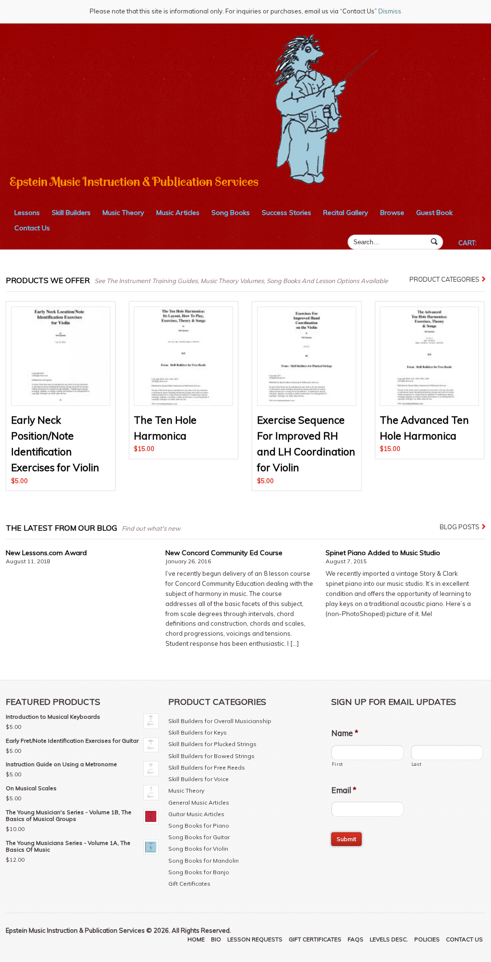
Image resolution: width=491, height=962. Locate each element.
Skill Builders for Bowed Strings (211, 756)
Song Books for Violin (198, 848)
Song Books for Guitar (199, 837)
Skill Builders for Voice (198, 779)
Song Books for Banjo (198, 872)
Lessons (27, 212)
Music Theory (123, 212)
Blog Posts (459, 527)
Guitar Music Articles (196, 814)
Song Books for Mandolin (203, 860)
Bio (216, 939)
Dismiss (389, 11)
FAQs (355, 939)
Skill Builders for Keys (197, 732)
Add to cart (60, 396)
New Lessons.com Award (46, 552)
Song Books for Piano (198, 825)
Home (196, 939)
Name (344, 733)
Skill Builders (71, 212)
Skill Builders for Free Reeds (206, 767)
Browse (392, 212)
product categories (444, 279)
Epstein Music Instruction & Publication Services (134, 181)
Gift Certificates (189, 883)
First (337, 764)
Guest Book (434, 212)
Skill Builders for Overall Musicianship (219, 720)
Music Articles (177, 212)
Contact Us (32, 228)
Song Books (230, 212)
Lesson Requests (254, 939)
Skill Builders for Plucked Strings (212, 744)
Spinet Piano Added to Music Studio (383, 552)
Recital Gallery (345, 212)
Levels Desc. (389, 939)
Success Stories (286, 212)
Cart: (467, 243)
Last (416, 764)
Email (343, 790)
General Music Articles (198, 802)
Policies (427, 939)
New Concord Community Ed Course (223, 552)
